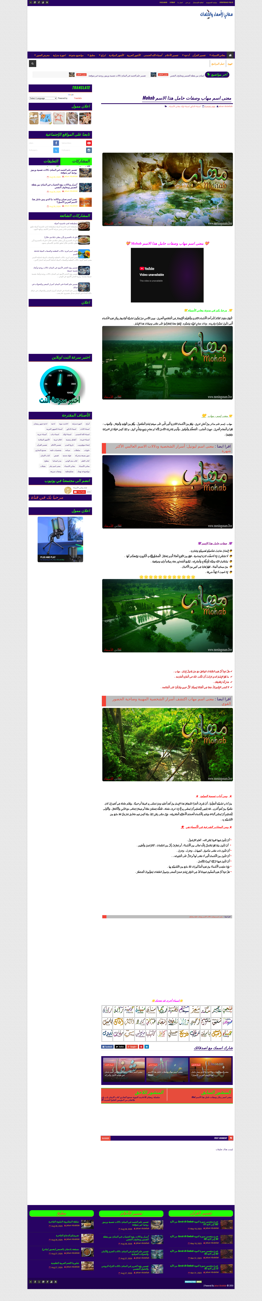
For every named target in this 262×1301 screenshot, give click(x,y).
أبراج (87, 423)
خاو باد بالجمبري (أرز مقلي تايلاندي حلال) (61, 236)
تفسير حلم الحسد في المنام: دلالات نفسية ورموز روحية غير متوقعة (57, 75)
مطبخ (92, 55)
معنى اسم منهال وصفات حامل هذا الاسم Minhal (165, 1073)
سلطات (77, 450)
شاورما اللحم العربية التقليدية (65, 1262)
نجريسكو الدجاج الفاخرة (67, 1235)
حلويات (86, 450)
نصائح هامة (69, 471)
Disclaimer (163, 2)
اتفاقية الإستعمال (198, 2)
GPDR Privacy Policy (226, 2)
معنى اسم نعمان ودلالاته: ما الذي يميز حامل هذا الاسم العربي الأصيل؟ (209, 1073)
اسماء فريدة (84, 439)
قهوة (230, 63)
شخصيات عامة (55, 450)
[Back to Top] (30, 1281)
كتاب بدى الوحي (71, 460)
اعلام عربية (58, 439)
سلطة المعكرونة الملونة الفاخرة (64, 1221)
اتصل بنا (180, 2)
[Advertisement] (84, 29)
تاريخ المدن (69, 444)
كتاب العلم (85, 460)
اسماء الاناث (109, 1065)
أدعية (186, 55)
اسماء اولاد (185, 106)
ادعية (53, 423)
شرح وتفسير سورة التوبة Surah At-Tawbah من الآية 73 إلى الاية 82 (194, 1267)
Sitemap (172, 2)
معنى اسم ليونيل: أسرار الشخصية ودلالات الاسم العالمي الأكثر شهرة (173, 448)
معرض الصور (43, 55)
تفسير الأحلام (171, 55)
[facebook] (38, 2)
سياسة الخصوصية (211, 2)
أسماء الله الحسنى (153, 55)
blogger (105, 1138)
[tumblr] (35, 1281)
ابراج (103, 55)
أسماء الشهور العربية (54, 429)
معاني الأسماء (174, 106)
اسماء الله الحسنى (82, 434)
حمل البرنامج (217, 63)
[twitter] (30, 2)
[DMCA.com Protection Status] (193, 1285)
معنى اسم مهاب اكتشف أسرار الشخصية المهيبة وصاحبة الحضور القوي (171, 701)
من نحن (187, 2)
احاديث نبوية (63, 423)
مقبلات (42, 466)
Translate (78, 98)
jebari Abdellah (220, 1285)
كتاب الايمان (45, 455)
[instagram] (34, 2)
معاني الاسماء (218, 55)
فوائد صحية (67, 455)
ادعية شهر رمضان (40, 423)
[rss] (47, 2)
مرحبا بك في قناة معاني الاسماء (74, 497)
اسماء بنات (55, 434)
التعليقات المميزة (51, 161)
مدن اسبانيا (57, 460)
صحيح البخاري (40, 450)
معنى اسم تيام (55, 466)
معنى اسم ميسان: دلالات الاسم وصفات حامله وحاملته (206, 917)
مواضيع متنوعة (76, 55)
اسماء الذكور (190, 75)
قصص (56, 455)
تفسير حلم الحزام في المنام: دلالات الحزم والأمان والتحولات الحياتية (124, 1252)
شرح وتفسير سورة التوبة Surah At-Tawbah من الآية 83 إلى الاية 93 (194, 1252)
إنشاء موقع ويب (83, 444)
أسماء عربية (42, 434)
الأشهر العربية (133, 55)
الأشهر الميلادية (116, 55)
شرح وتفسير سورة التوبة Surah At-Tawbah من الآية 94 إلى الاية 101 (194, 1237)
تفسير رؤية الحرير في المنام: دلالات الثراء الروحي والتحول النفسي (124, 1267)
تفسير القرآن (198, 55)
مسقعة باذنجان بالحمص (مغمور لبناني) (60, 1249)
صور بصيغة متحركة (82, 455)
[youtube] (43, 2)
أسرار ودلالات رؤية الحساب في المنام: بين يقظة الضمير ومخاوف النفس (141, 75)
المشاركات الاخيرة (81, 161)
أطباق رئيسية (71, 439)
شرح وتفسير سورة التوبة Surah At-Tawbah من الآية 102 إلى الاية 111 (194, 1222)
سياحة (67, 450)
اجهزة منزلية (59, 55)
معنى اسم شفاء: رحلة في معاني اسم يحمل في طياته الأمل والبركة (123, 1073)
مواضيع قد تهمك (83, 471)
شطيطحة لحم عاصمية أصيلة (66, 223)
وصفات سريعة (55, 471)
